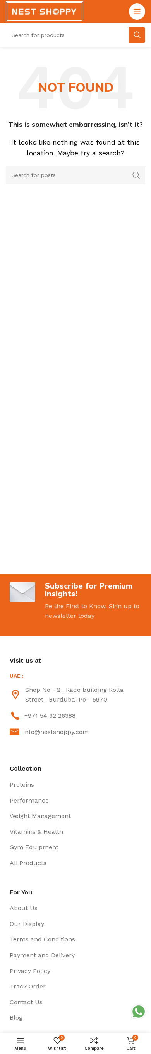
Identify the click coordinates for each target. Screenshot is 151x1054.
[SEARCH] (136, 175)
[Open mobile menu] (137, 11)
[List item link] (75, 695)
